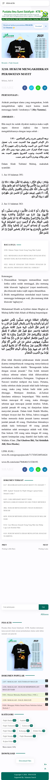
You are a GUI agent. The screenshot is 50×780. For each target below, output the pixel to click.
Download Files (25, 761)
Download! (38, 26)
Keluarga (24, 731)
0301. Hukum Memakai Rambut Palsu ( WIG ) (20, 695)
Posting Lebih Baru (8, 549)
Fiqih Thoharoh (10, 726)
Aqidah (24, 720)
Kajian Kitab (9, 741)
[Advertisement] (25, 579)
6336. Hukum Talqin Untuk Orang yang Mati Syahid (22, 250)
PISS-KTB (7, 622)
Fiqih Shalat (9, 720)
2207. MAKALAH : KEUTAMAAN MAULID (20, 682)
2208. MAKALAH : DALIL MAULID (17, 700)
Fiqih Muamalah (27, 736)
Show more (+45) (9, 747)
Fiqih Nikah (9, 731)
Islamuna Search (30, 777)
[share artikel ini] (24, 87)
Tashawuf (27, 726)
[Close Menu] (46, 26)
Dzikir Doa (39, 731)
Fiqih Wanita (9, 736)
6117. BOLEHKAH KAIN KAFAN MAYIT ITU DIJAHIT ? (25, 485)
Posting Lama (43, 549)
